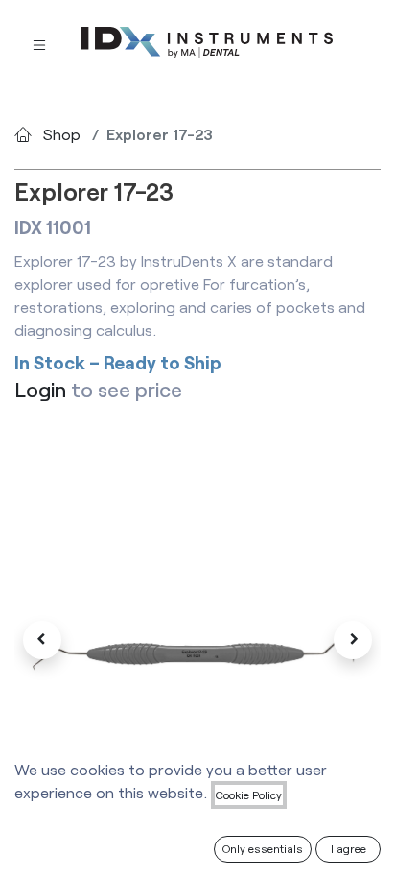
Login (40, 388)
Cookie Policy (249, 794)
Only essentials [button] (262, 848)
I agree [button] (348, 848)
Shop (62, 134)
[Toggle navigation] (39, 44)
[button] (41, 640)
